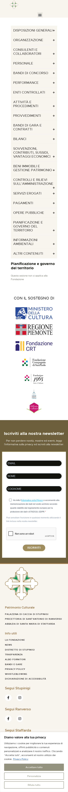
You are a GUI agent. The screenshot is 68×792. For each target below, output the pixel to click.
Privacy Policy (20, 759)
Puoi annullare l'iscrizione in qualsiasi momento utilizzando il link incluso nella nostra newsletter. (33, 519)
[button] (40, 15)
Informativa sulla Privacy (32, 500)
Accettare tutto (34, 767)
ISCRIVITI (33, 547)
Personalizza (34, 776)
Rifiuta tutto (34, 784)
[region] (34, 762)
